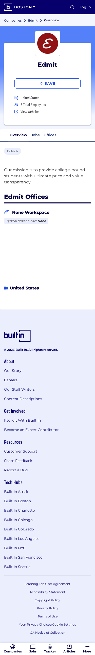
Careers (10, 380)
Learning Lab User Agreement (47, 584)
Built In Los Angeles (21, 538)
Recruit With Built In (22, 420)
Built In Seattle (17, 566)
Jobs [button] (35, 135)
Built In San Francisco (23, 557)
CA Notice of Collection (47, 632)
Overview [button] (18, 135)
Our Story (13, 370)
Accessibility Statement (47, 592)
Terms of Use (48, 616)
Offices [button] (50, 135)
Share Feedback (18, 460)
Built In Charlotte (19, 510)
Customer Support (20, 451)
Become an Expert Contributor (31, 429)
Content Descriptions (23, 399)
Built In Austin (16, 491)
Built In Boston (17, 501)
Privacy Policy (47, 608)
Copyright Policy (47, 600)
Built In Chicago (18, 520)
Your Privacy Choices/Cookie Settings (47, 624)
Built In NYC (15, 548)
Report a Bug (16, 470)
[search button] (72, 7)
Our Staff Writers (19, 389)
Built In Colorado (19, 529)
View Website (30, 111)
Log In (85, 7)
